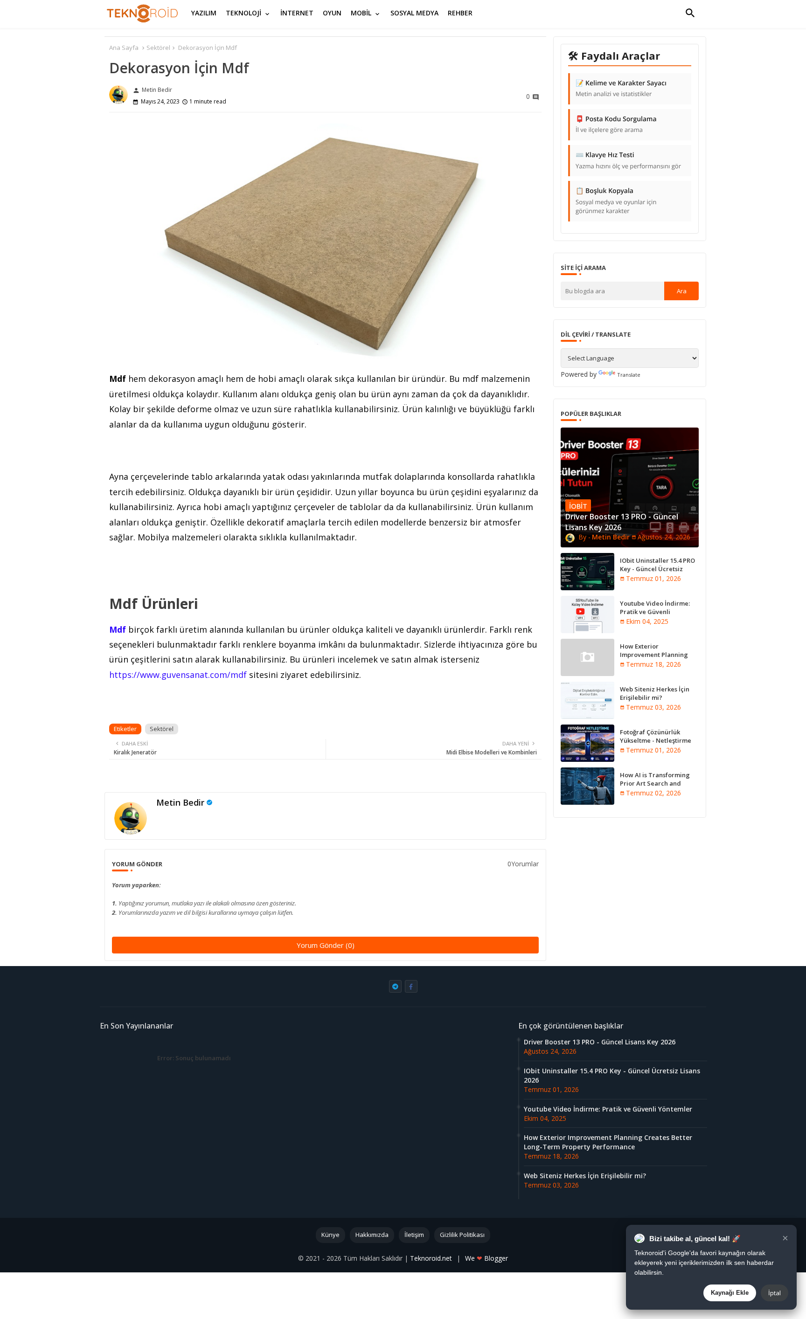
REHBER (460, 12)
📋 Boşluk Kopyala (616, 200)
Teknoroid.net (432, 1258)
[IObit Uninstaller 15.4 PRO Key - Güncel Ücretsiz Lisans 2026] (587, 571)
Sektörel (158, 47)
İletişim (414, 1234)
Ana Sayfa (124, 47)
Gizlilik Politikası (462, 1234)
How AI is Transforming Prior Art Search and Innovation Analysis (655, 783)
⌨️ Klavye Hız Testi (628, 160)
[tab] (204, 13)
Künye (330, 1234)
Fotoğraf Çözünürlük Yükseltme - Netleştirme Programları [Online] (655, 740)
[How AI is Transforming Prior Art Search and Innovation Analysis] (587, 786)
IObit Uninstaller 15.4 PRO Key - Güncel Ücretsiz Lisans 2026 (657, 568)
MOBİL (361, 12)
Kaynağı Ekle (730, 1292)
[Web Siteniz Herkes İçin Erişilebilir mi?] (587, 700)
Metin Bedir (180, 802)
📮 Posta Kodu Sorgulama (616, 124)
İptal (774, 1293)
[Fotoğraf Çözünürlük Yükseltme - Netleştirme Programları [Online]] (587, 743)
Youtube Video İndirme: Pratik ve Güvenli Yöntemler (655, 611)
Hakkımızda (372, 1234)
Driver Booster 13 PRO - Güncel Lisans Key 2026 (599, 1041)
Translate (628, 374)
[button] (690, 13)
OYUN (332, 12)
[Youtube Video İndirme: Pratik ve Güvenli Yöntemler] (587, 614)
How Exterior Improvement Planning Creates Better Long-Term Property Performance (659, 659)
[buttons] (395, 986)
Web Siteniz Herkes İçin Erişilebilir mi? (654, 693)
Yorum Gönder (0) (325, 945)
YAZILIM (203, 12)
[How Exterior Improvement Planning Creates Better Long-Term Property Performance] (587, 657)
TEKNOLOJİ (243, 12)
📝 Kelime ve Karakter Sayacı (621, 88)
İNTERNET (296, 12)
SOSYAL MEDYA (414, 12)
